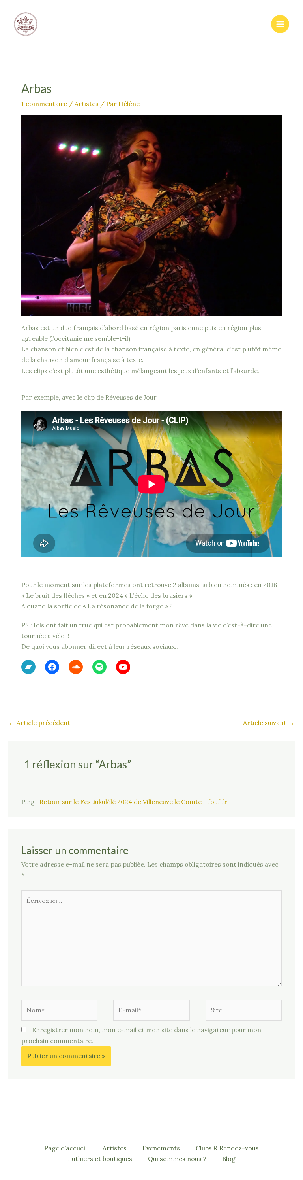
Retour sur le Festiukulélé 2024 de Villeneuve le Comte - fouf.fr (133, 802)
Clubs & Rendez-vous (227, 1148)
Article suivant (268, 723)
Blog (229, 1159)
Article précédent (39, 723)
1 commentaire (44, 104)
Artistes (87, 104)
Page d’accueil (65, 1148)
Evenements (161, 1148)
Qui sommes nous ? (177, 1159)
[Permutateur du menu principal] (280, 24)
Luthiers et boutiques (100, 1159)
